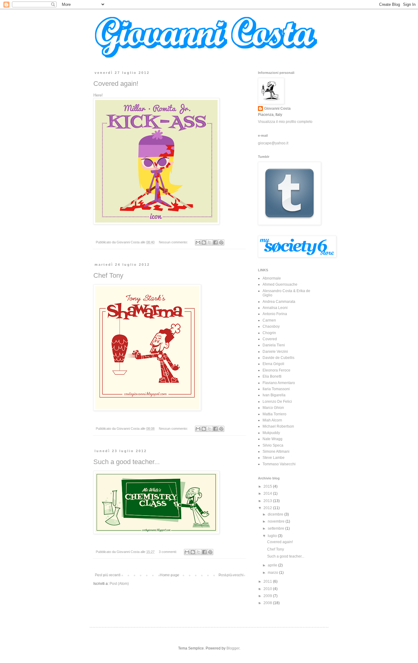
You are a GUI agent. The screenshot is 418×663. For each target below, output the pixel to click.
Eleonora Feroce (276, 370)
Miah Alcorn (272, 420)
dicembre (276, 514)
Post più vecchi (231, 575)
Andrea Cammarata (279, 301)
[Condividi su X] (210, 242)
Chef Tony (108, 275)
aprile (273, 565)
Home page (169, 575)
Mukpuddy (271, 433)
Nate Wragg (272, 439)
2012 (268, 508)
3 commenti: (168, 552)
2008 (268, 603)
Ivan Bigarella (274, 395)
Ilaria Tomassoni (276, 389)
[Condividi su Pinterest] (221, 242)
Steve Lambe (274, 457)
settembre (276, 528)
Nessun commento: (174, 242)
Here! (98, 95)
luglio (273, 536)
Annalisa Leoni (275, 308)
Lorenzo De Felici (277, 401)
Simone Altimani (276, 451)
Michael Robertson (278, 426)
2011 (268, 581)
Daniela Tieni (274, 345)
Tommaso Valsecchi (279, 464)
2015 (268, 486)
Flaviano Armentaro (279, 383)
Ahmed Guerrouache (280, 284)
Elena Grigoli (273, 364)
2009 (268, 596)
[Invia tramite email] (198, 242)
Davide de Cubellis (278, 358)
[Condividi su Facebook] (215, 242)
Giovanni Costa (277, 108)
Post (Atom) (119, 583)
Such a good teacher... (126, 462)
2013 (268, 501)
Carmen (269, 320)
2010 (268, 589)
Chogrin (269, 333)
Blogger (232, 648)
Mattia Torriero (274, 414)
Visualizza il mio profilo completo (285, 122)
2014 (268, 493)
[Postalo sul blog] (204, 242)
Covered (270, 339)
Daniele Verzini (275, 351)
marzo (273, 572)
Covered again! (115, 83)
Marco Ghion (273, 408)
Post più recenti (108, 575)
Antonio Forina (275, 314)
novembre (277, 521)
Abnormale (272, 278)
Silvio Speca (273, 445)
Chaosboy (271, 326)
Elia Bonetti (272, 376)
